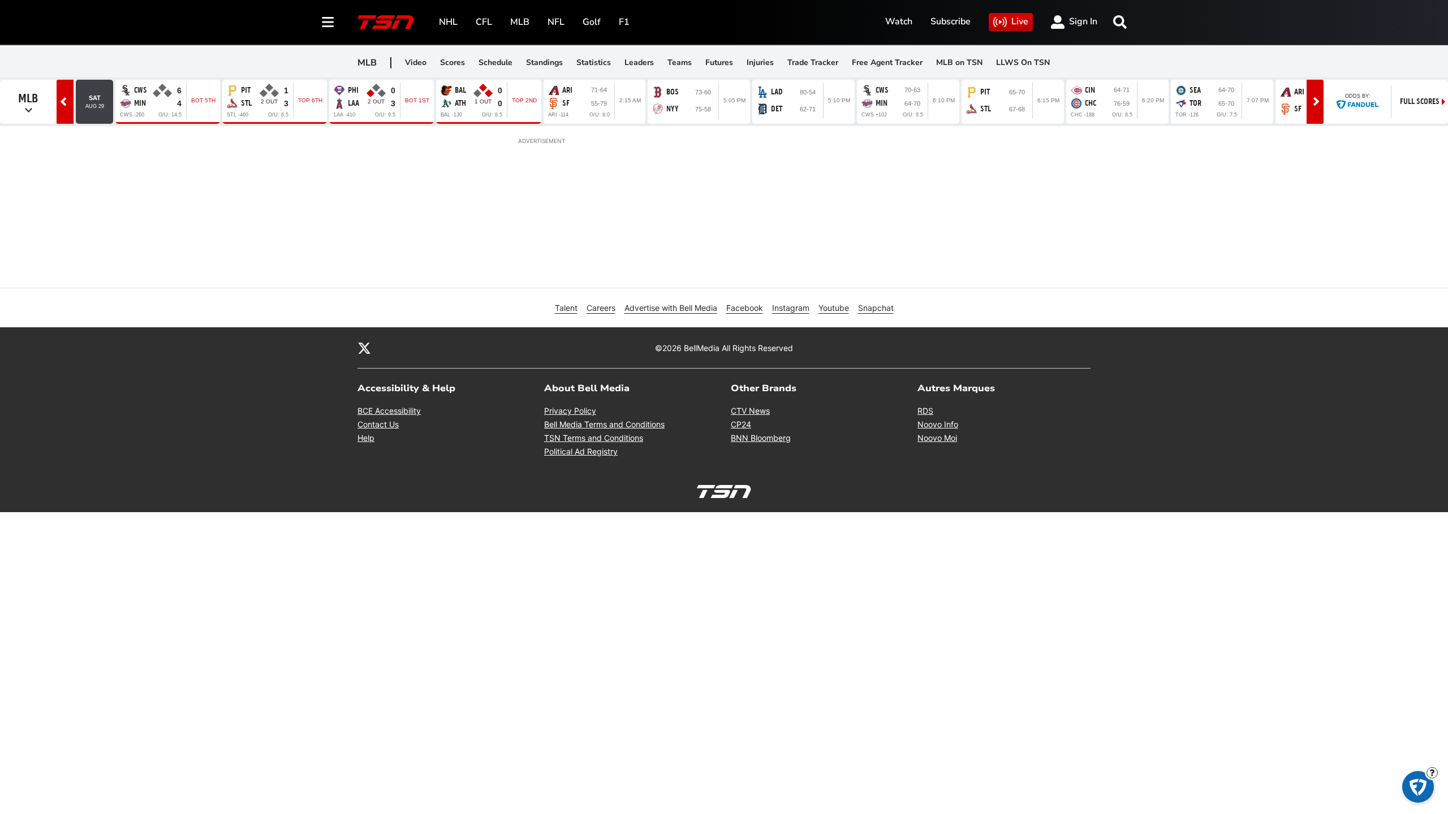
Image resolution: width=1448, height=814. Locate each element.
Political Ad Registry (581, 451)
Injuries (760, 62)
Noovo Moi (937, 438)
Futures (719, 62)
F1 (624, 22)
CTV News (750, 410)
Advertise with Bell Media (670, 308)
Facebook (744, 308)
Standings (544, 62)
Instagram (790, 308)
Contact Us (378, 424)
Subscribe (950, 21)
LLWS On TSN (1023, 62)
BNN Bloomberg (761, 438)
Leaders (639, 62)
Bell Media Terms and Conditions (604, 424)
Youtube (833, 308)
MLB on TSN (959, 62)
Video (415, 62)
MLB (519, 22)
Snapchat (876, 308)
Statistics (593, 62)
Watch (898, 21)
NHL (448, 22)
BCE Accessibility (389, 410)
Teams (679, 62)
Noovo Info (937, 424)
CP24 (741, 424)
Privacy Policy (570, 410)
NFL (556, 22)
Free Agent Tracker (887, 62)
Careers (601, 308)
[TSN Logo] (385, 22)
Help (365, 438)
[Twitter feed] (364, 347)
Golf (592, 22)
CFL (484, 22)
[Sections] (328, 22)
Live (1019, 21)
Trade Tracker (812, 62)
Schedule (495, 62)
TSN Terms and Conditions (593, 438)
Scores (452, 62)
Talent (566, 308)
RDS (925, 410)
